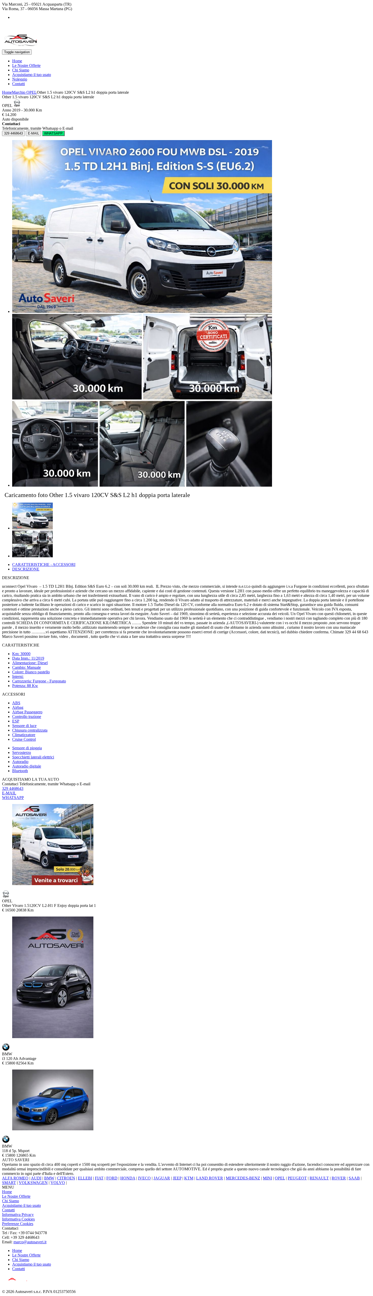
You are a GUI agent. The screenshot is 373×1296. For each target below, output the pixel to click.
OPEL (280, 1178)
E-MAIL (33, 133)
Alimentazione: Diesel (30, 663)
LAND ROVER (209, 1178)
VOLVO (57, 1182)
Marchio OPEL (24, 92)
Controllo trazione (26, 716)
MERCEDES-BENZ (243, 1178)
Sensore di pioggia (27, 748)
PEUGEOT (297, 1178)
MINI (267, 1178)
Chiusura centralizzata (29, 730)
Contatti (18, 84)
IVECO (144, 1178)
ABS (16, 703)
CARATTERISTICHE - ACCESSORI (43, 564)
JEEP (177, 1178)
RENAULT (319, 1178)
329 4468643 (13, 133)
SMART (9, 1182)
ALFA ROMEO (15, 1178)
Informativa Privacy (18, 1214)
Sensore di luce (24, 725)
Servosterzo (21, 752)
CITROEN (66, 1178)
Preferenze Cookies (17, 1224)
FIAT (99, 1178)
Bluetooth (20, 771)
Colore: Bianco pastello (31, 672)
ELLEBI (85, 1178)
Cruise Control (24, 739)
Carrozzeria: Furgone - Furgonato (39, 681)
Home (17, 61)
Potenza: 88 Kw (25, 685)
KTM (188, 1178)
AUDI (36, 1178)
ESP (15, 721)
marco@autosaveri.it (29, 1242)
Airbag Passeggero (27, 712)
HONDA (127, 1178)
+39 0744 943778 (16, 26)
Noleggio (19, 79)
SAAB (354, 1178)
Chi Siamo (20, 70)
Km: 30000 (21, 654)
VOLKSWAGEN (33, 1182)
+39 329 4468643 (16, 30)
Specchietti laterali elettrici (33, 757)
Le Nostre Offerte (26, 65)
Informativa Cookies (18, 1219)
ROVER (339, 1178)
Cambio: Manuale (26, 667)
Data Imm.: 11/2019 (28, 658)
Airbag (17, 707)
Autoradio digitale (26, 766)
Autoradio (20, 761)
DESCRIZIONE (25, 569)
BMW (49, 1178)
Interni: (18, 676)
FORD (111, 1178)
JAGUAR (162, 1178)
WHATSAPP (53, 133)
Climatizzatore (23, 735)
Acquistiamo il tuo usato (31, 74)
